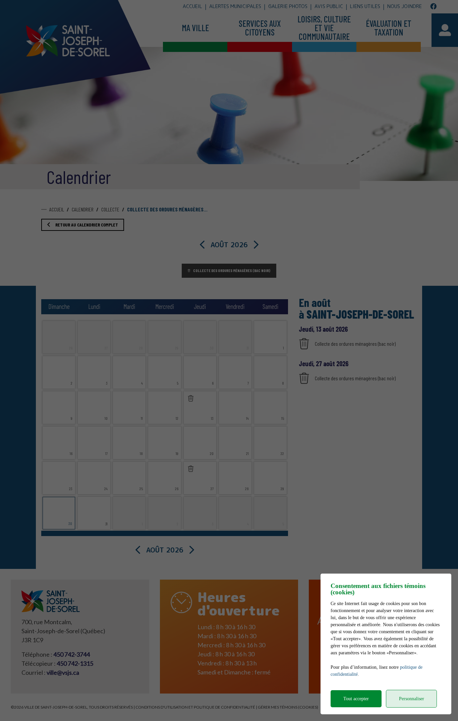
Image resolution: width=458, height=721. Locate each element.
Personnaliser (411, 698)
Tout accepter (356, 698)
